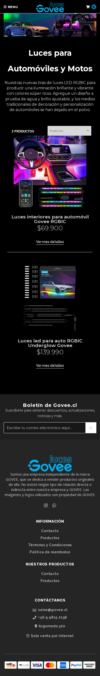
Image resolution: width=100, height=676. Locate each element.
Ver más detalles (50, 242)
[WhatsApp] (54, 505)
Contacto (49, 531)
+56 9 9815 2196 (52, 617)
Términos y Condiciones (50, 545)
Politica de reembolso (50, 552)
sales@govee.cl (52, 610)
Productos (50, 538)
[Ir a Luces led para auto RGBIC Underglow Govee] (50, 296)
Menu (12, 7)
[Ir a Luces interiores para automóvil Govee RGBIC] (50, 172)
